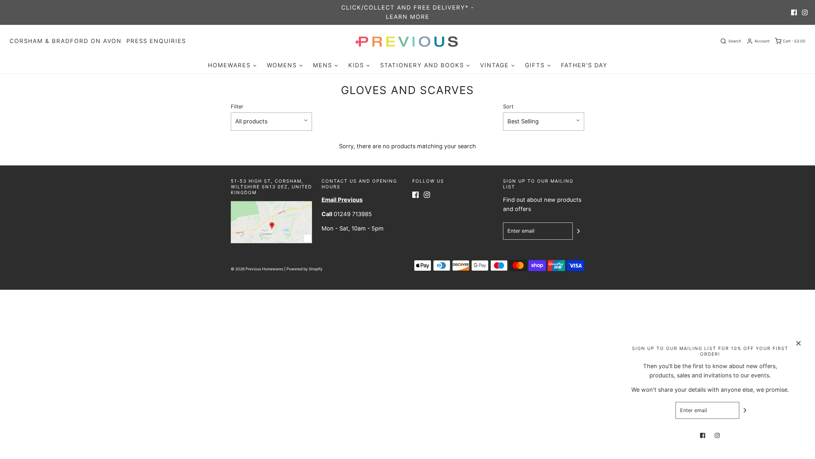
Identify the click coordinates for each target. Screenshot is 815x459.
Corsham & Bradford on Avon (66, 41)
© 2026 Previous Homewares (257, 268)
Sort (508, 106)
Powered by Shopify (304, 268)
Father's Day (584, 65)
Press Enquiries (156, 41)
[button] (271, 122)
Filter (237, 106)
